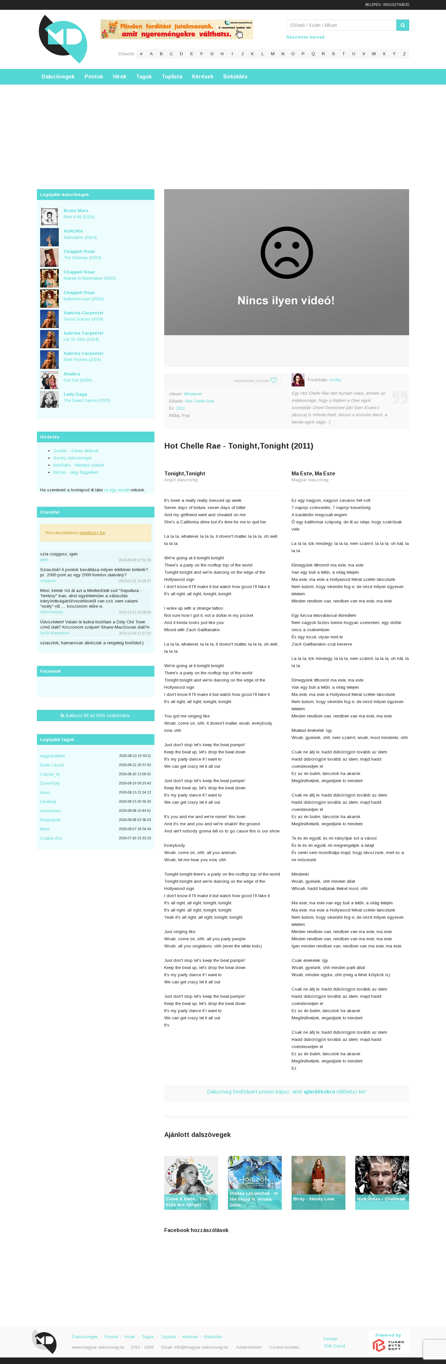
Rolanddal (50, 819)
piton (44, 560)
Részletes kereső (305, 37)
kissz (45, 792)
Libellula (48, 801)
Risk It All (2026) (79, 213)
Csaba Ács (51, 838)
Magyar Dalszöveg (63, 39)
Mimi (44, 829)
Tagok (144, 76)
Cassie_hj (49, 774)
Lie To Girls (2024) (84, 336)
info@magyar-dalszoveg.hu (201, 1347)
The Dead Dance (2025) (87, 397)
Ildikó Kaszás (51, 612)
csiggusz (48, 581)
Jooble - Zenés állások (76, 450)
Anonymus (50, 810)
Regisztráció (396, 5)
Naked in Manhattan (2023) (90, 275)
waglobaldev (52, 755)
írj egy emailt (116, 489)
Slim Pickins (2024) (84, 356)
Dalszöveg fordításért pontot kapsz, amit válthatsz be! (286, 1091)
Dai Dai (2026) (78, 377)
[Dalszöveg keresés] (402, 25)
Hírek (119, 76)
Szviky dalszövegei (72, 457)
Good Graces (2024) (84, 315)
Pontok (94, 76)
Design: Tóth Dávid (334, 1342)
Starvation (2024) (80, 234)
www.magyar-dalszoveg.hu (98, 1347)
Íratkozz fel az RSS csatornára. (97, 715)
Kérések (203, 76)
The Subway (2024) (82, 254)
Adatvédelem (249, 1347)
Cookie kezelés (284, 1347)
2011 (180, 408)
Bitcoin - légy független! (75, 472)
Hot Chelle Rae (199, 401)
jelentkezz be (92, 532)
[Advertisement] (223, 130)
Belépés (372, 5)
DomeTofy (50, 783)
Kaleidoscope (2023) (84, 295)
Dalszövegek (58, 76)
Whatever (193, 393)
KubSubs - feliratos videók (78, 465)
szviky (335, 379)
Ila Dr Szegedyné (54, 633)
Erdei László (52, 765)
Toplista (172, 76)
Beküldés (235, 76)
